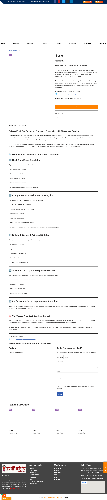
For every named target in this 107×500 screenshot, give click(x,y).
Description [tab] (12, 125)
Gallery (58, 43)
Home (10, 50)
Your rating (60, 357)
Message (30, 43)
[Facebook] (55, 1)
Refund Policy (34, 483)
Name (59, 371)
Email (59, 379)
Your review (60, 361)
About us (16, 43)
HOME (32, 469)
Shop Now (87, 43)
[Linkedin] (71, 1)
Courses (44, 43)
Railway (15, 50)
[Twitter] (63, 1)
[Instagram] (67, 1)
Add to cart (76, 107)
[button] (16, 43)
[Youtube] (59, 1)
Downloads (72, 43)
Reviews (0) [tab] (22, 125)
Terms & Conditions (36, 481)
